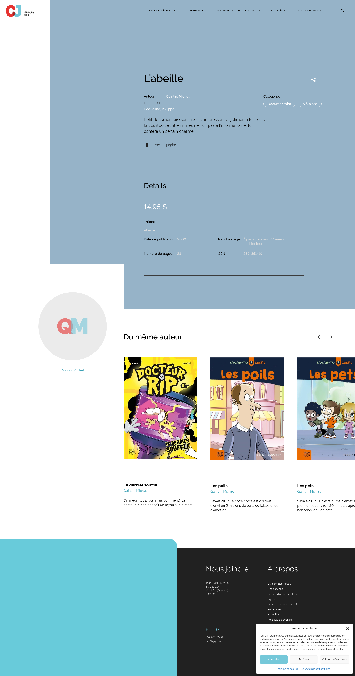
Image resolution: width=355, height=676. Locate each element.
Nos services (275, 588)
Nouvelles (274, 614)
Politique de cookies (287, 669)
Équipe (272, 599)
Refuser (304, 659)
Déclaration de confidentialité (315, 669)
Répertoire (197, 10)
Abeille (149, 230)
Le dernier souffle (140, 485)
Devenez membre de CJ (282, 604)
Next (331, 337)
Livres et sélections (162, 10)
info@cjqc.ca (213, 641)
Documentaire (279, 104)
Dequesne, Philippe (159, 109)
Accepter (274, 659)
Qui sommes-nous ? (309, 10)
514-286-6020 (214, 637)
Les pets (305, 485)
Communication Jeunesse (20, 11)
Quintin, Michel (177, 96)
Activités (277, 10)
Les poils (219, 485)
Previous (319, 337)
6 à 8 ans (310, 104)
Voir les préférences (334, 659)
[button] (347, 628)
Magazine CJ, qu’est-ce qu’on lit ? (238, 10)
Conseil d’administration (282, 594)
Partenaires (274, 609)
